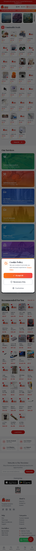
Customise (19, 288)
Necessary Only (19, 282)
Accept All (19, 275)
